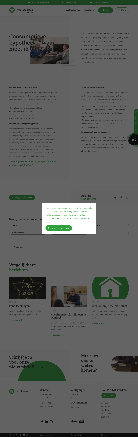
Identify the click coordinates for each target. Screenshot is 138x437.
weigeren (64, 215)
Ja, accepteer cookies (62, 208)
